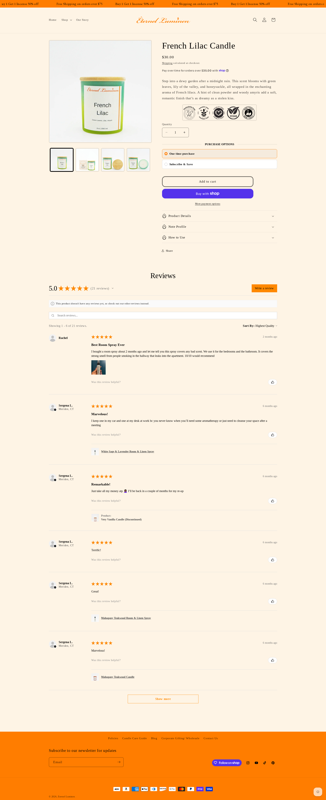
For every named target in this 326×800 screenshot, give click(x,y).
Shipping (167, 63)
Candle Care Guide (134, 738)
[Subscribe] (118, 762)
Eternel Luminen (66, 796)
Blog (154, 738)
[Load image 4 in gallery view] (138, 160)
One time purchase (182, 153)
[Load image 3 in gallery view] (113, 160)
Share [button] (169, 250)
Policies (113, 738)
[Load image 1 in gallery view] (62, 160)
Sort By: (248, 325)
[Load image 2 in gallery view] (87, 160)
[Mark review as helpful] (272, 382)
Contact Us (211, 738)
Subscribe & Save (181, 164)
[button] (66, 19)
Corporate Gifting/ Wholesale (180, 738)
